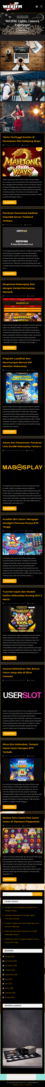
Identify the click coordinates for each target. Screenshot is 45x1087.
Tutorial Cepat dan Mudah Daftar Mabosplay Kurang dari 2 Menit (22, 595)
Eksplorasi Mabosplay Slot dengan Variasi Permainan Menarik (19, 288)
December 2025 (11, 961)
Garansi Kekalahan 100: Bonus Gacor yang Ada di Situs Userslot (21, 672)
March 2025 (9, 988)
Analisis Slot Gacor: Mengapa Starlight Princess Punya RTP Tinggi (21, 523)
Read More (9, 202)
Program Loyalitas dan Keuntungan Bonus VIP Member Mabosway (17, 362)
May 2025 (8, 979)
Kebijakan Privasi (18, 1085)
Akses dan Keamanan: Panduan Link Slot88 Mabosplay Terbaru (21, 932)
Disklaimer (29, 1085)
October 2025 (10, 970)
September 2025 (11, 975)
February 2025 (10, 993)
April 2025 (8, 984)
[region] (22, 24)
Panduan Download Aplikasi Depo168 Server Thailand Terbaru (20, 217)
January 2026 (10, 956)
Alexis (28, 145)
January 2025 (9, 997)
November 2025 (11, 966)
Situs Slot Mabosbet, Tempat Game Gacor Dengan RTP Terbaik (20, 748)
